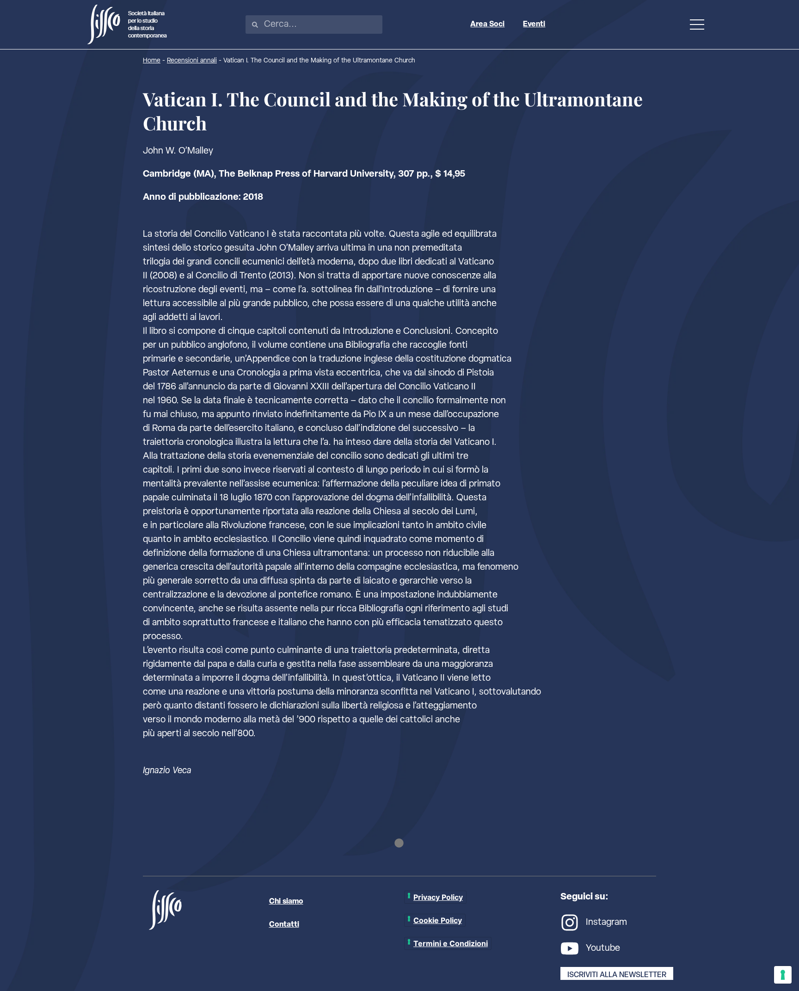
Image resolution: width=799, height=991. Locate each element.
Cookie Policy (437, 920)
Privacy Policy (438, 897)
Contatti (284, 925)
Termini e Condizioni (450, 943)
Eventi (534, 24)
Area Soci (487, 24)
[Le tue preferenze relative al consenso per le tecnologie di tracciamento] (783, 975)
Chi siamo (286, 901)
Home (151, 60)
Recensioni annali (192, 60)
